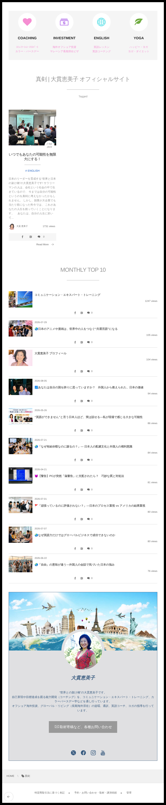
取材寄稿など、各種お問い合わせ (86, 727)
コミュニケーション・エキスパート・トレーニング (67, 294)
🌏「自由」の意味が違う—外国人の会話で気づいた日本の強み (75, 564)
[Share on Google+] (63, 753)
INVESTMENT (64, 38)
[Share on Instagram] (93, 753)
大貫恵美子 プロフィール (51, 353)
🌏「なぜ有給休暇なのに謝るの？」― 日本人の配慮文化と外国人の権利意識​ (83, 446)
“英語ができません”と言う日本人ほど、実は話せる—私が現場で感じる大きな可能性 (89, 417)
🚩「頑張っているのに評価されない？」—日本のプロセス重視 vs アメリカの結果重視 (90, 505)
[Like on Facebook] (83, 753)
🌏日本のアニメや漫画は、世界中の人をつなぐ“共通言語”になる (76, 328)
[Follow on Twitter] (73, 753)
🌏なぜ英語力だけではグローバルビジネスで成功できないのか (75, 535)
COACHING (27, 38)
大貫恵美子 (83, 677)
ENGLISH (101, 38)
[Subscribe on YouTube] (103, 753)
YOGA (139, 38)
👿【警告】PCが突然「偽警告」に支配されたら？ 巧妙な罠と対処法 (79, 476)
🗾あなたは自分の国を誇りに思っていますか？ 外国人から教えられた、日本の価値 (89, 387)
